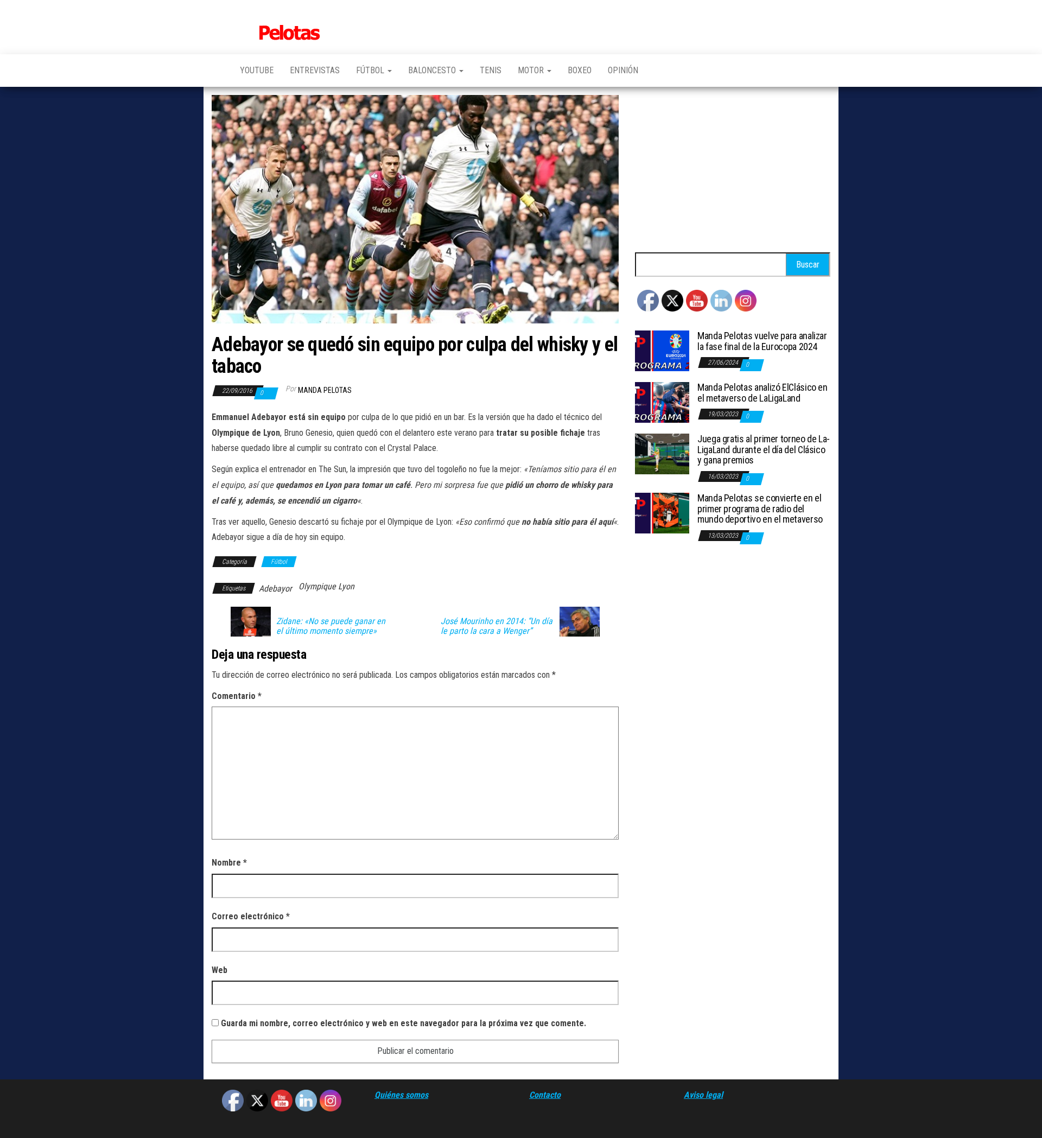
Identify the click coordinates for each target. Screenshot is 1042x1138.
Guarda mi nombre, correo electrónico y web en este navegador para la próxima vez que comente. (403, 1023)
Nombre (229, 862)
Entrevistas (315, 70)
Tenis (490, 70)
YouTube (257, 70)
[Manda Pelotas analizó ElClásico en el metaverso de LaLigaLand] (662, 402)
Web (219, 970)
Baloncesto (433, 70)
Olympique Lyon (326, 586)
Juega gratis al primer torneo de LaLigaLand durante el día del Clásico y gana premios (763, 449)
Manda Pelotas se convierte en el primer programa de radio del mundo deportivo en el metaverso (760, 508)
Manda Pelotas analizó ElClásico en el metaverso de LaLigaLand (762, 393)
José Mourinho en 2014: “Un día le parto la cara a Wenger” (496, 626)
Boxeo (580, 70)
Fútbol (371, 70)
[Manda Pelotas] (218, 70)
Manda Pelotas (325, 390)
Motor (532, 70)
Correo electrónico (251, 916)
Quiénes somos (401, 1095)
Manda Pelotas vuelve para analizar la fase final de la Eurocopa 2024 (762, 341)
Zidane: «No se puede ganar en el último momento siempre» (330, 626)
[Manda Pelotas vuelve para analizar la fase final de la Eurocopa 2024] (662, 350)
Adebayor (275, 588)
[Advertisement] (732, 171)
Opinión (623, 70)
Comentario (237, 696)
